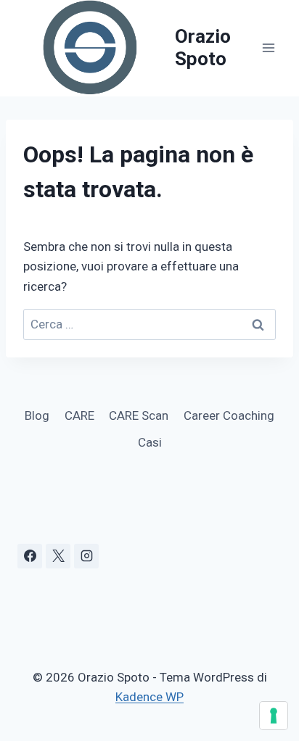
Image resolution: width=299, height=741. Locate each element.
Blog (37, 415)
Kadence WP (149, 697)
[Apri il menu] (268, 48)
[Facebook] (29, 556)
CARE (79, 415)
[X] (58, 556)
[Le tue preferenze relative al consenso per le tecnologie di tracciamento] (273, 715)
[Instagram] (86, 556)
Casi (150, 442)
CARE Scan (138, 415)
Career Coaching (229, 415)
